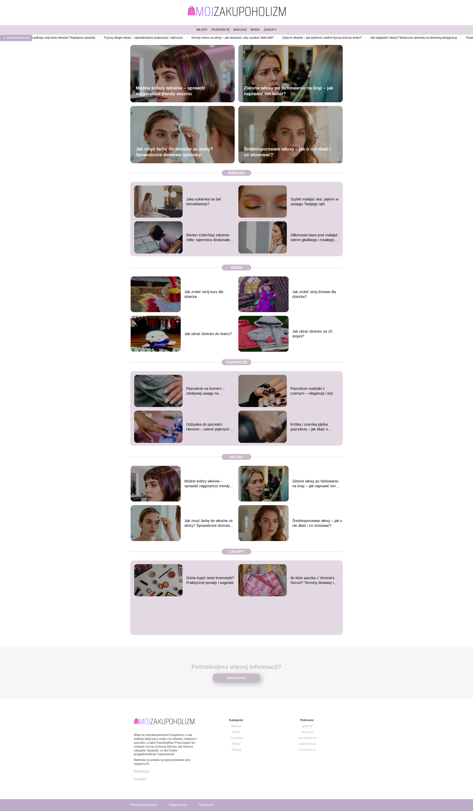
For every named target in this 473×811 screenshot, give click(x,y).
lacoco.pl (307, 732)
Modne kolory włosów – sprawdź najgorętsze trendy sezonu (170, 90)
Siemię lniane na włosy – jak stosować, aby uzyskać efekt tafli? (179, 37)
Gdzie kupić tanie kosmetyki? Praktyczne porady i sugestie (210, 580)
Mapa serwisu (178, 804)
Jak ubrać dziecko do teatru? (208, 334)
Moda (236, 268)
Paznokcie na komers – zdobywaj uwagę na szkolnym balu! (205, 391)
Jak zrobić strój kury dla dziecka (203, 294)
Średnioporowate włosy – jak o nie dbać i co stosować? (287, 151)
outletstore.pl (307, 743)
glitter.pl (307, 726)
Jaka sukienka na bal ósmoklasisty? (203, 201)
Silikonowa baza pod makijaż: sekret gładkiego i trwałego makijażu (314, 237)
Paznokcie (236, 362)
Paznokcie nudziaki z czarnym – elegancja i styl (311, 390)
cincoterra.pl (307, 749)
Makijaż (236, 173)
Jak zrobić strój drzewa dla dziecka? (314, 294)
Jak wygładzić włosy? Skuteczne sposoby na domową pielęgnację (360, 37)
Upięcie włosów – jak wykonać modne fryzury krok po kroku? (268, 37)
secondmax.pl (307, 737)
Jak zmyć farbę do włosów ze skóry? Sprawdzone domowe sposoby (174, 151)
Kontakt (140, 779)
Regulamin (206, 804)
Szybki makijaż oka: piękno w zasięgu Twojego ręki (314, 201)
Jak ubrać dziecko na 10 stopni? (312, 333)
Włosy (236, 457)
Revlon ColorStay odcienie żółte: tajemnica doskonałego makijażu (210, 237)
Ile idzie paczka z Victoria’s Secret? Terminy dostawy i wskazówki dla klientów (312, 580)
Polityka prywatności (143, 804)
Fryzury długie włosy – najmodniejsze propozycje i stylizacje (89, 37)
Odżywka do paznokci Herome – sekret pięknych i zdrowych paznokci (208, 427)
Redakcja (141, 771)
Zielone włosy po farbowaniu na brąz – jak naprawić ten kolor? (288, 90)
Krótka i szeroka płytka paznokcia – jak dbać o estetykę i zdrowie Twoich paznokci (311, 427)
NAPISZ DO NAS (236, 678)
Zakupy (236, 552)
